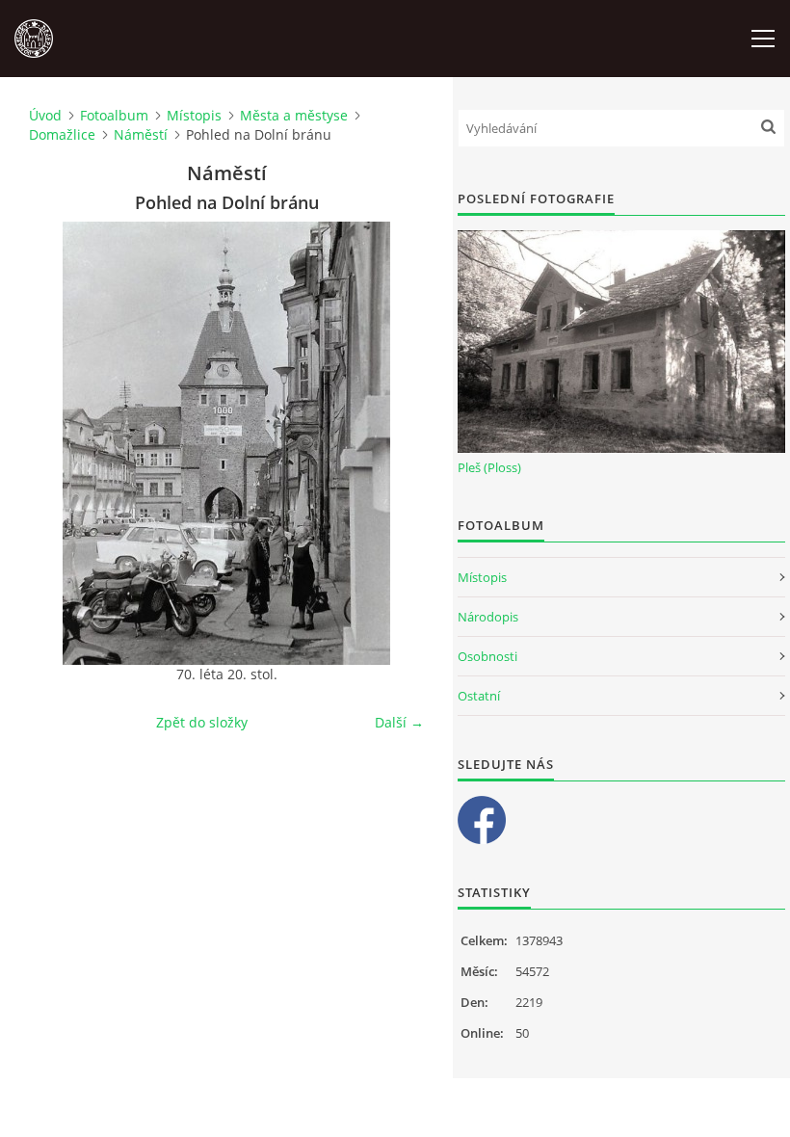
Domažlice (62, 134)
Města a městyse (294, 115)
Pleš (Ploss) (489, 467)
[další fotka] (392, 443)
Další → (399, 722)
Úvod (45, 115)
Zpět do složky (202, 722)
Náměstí (141, 134)
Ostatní (479, 695)
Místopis (194, 115)
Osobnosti (487, 656)
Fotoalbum (114, 115)
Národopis (488, 616)
